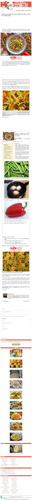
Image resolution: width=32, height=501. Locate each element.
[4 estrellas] (12, 141)
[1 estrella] (9, 141)
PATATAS (13, 460)
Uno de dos (14, 488)
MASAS (5, 463)
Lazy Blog (5, 489)
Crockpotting (14, 477)
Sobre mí (26, 10)
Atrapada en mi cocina (5, 483)
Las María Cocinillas (5, 477)
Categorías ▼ (23, 10)
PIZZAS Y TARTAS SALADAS (13, 464)
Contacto (29, 10)
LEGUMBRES (13, 458)
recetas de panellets (10, 469)
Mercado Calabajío (5, 479)
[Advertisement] (16, 22)
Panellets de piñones (16, 368)
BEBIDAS (13, 465)
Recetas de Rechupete (14, 478)
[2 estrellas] (10, 141)
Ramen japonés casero (16, 358)
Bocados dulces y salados (14, 490)
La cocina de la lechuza (14, 489)
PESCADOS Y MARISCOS (13, 459)
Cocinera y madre (14, 479)
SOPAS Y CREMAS (5, 465)
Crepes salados (16, 389)
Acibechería (5, 485)
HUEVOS (13, 463)
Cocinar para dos (14, 482)
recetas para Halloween (5, 473)
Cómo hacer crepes (16, 379)
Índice (16, 10)
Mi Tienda (19, 10)
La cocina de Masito (5, 488)
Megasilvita (5, 484)
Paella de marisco (16, 431)
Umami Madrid (14, 483)
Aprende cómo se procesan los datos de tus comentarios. (17, 316)
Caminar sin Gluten (5, 482)
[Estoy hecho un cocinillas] (16, 5)
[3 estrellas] (11, 141)
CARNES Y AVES (4, 459)
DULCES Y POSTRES (5, 460)
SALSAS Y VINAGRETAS (5, 464)
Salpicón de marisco (16, 410)
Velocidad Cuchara (5, 478)
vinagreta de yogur (18, 242)
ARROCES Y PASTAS (5, 458)
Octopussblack (14, 484)
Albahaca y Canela (5, 490)
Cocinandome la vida (14, 485)
